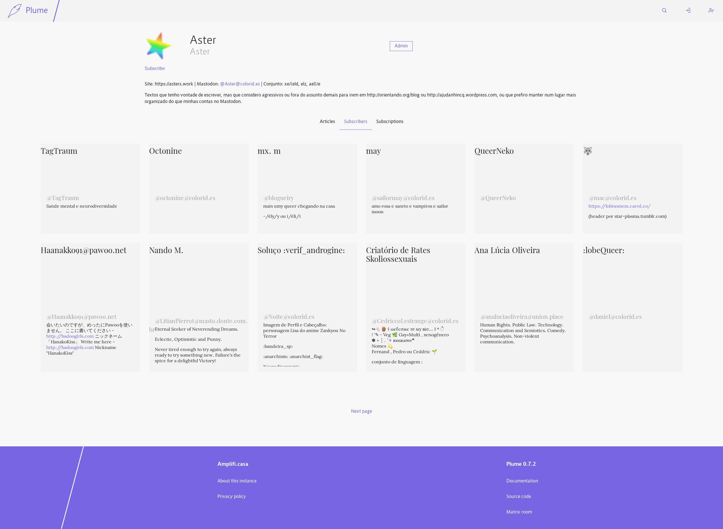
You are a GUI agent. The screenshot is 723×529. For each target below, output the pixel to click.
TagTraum (59, 152)
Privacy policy (231, 497)
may (373, 152)
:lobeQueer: (604, 251)
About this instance (236, 481)
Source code (518, 497)
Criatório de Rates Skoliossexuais (398, 255)
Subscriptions (389, 122)
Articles (327, 122)
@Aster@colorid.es (240, 84)
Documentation (522, 481)
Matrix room (519, 512)
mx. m (269, 152)
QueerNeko (494, 152)
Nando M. (166, 251)
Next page (361, 412)
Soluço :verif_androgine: (301, 251)
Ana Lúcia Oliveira (507, 251)
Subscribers (355, 122)
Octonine (165, 152)
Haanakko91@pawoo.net (84, 251)
